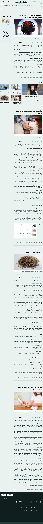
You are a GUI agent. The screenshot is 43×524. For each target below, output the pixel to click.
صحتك (41, 12)
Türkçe (37, 1)
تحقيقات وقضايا (25, 510)
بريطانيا (28, 489)
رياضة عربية (31, 510)
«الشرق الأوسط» (37, 38)
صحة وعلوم (21, 5)
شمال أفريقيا (40, 502)
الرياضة (12, 5)
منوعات (21, 77)
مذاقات (36, 509)
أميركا (18, 77)
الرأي (29, 5)
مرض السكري (16, 288)
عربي (41, 1)
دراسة (32, 489)
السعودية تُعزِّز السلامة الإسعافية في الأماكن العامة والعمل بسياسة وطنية (16, 92)
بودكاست (5, 5)
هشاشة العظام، (39, 164)
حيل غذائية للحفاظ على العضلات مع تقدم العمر (5, 36)
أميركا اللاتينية (35, 505)
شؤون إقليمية (40, 505)
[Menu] (41, 6)
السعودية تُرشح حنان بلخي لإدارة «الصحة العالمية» (34, 96)
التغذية (32, 377)
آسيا (36, 502)
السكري (28, 377)
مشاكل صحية (29, 77)
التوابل (36, 280)
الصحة (37, 77)
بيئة (16, 502)
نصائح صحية (28, 242)
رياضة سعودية (30, 509)
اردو (35, 1)
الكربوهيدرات (16, 328)
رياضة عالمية (31, 511)
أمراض (16, 377)
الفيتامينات (17, 242)
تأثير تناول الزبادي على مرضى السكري (6, 25)
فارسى (34, 1)
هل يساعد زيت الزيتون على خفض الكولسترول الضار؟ (6, 39)
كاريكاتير (31, 501)
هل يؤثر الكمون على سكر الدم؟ (4, 102)
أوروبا (36, 501)
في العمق (9, 5)
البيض (35, 182)
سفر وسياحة (35, 510)
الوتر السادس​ (20, 501)
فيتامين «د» (38, 153)
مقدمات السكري (22, 303)
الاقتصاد (27, 5)
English (40, 1)
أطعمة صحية (33, 242)
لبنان (37, 244)
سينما (21, 502)
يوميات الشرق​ (15, 5)
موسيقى (25, 77)
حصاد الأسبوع (25, 509)
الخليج (40, 501)
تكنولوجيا (18, 5)
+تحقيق (26, 511)
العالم (31, 5)
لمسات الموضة (36, 511)
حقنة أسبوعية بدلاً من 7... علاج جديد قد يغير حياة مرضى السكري (5, 32)
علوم (16, 501)
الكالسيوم (17, 147)
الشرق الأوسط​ (34, 5)
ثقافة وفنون (24, 5)
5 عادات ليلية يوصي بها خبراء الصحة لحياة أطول (5, 28)
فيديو (7, 5)
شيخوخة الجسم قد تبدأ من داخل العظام (26, 224)
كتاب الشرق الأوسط (30, 502)
